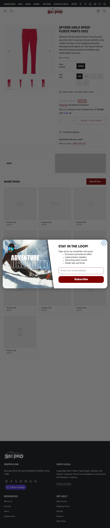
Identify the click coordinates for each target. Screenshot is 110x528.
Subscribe (81, 279)
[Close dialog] (104, 243)
